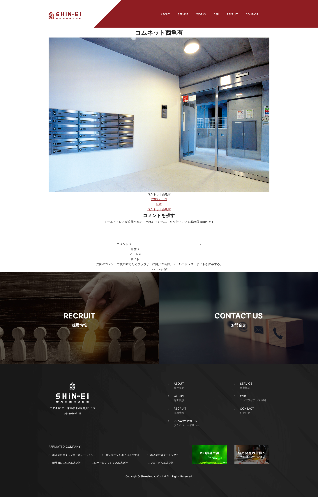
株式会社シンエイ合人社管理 (122, 454)
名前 (135, 249)
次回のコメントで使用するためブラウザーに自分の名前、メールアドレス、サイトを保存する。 (159, 264)
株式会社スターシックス (164, 454)
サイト (134, 259)
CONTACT (252, 14)
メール (135, 254)
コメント (124, 244)
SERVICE (183, 14)
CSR (216, 14)
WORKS (201, 14)
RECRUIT (232, 14)
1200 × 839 (159, 199)
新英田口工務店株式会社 (66, 462)
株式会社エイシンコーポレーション (72, 454)
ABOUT (165, 14)
